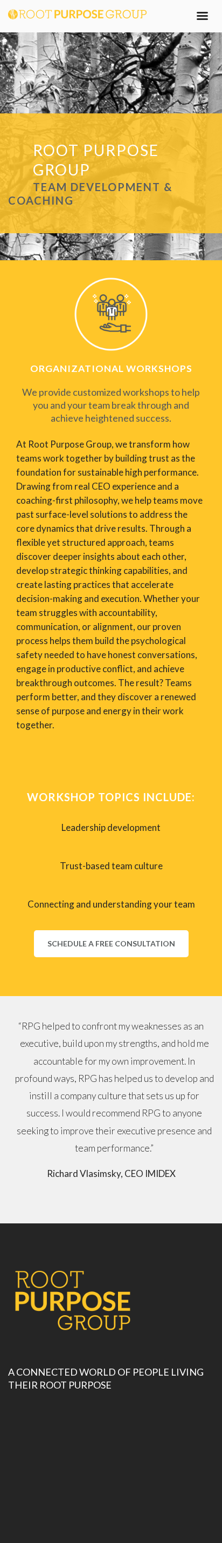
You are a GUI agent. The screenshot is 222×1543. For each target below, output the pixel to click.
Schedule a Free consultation (111, 943)
